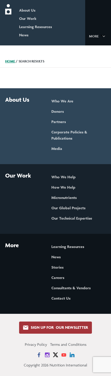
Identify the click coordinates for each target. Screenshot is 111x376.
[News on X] (55, 355)
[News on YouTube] (64, 355)
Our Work (27, 18)
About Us (27, 10)
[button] (98, 36)
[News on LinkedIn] (72, 355)
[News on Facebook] (39, 355)
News (23, 35)
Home (10, 61)
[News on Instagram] (47, 355)
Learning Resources (35, 26)
